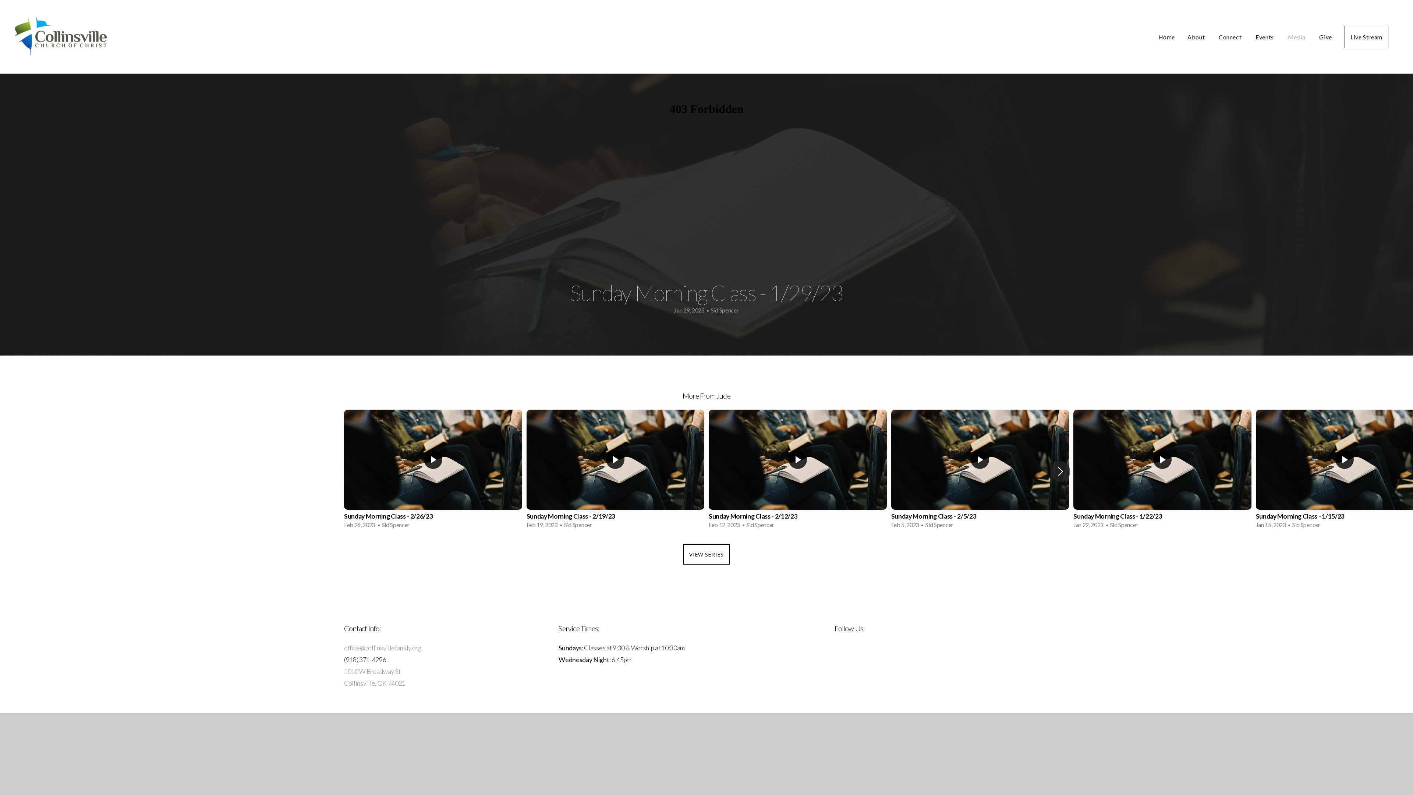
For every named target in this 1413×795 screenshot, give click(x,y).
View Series (706, 554)
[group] (433, 471)
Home (1166, 36)
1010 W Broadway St (372, 671)
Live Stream (1366, 36)
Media (1297, 36)
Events (1265, 36)
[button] (1060, 471)
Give (1325, 36)
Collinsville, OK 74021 (375, 683)
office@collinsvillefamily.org (382, 648)
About (1196, 36)
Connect (1231, 36)
